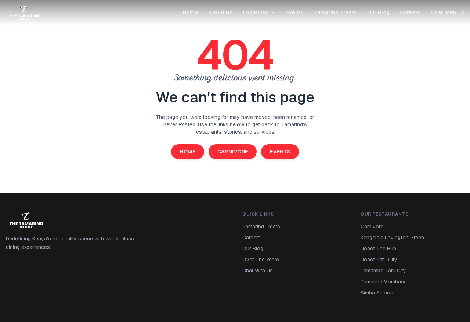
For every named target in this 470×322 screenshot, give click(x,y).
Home (190, 12)
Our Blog (378, 12)
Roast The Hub (378, 248)
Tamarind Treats (335, 12)
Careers (410, 12)
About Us (221, 12)
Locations (256, 12)
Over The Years (260, 259)
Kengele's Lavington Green (392, 237)
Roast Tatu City (379, 259)
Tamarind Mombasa (384, 281)
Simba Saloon (377, 292)
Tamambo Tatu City (383, 270)
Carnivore (232, 151)
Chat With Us (447, 12)
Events (294, 12)
